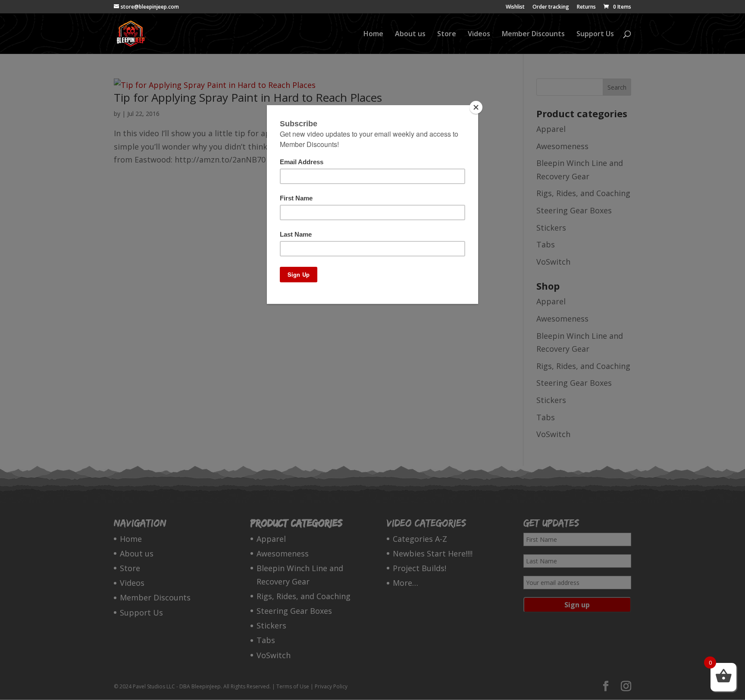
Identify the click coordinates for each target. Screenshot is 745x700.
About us (410, 34)
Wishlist (515, 7)
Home (373, 34)
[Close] (476, 107)
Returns (586, 7)
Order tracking (550, 7)
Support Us (595, 34)
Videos (479, 34)
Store (446, 34)
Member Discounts (533, 34)
